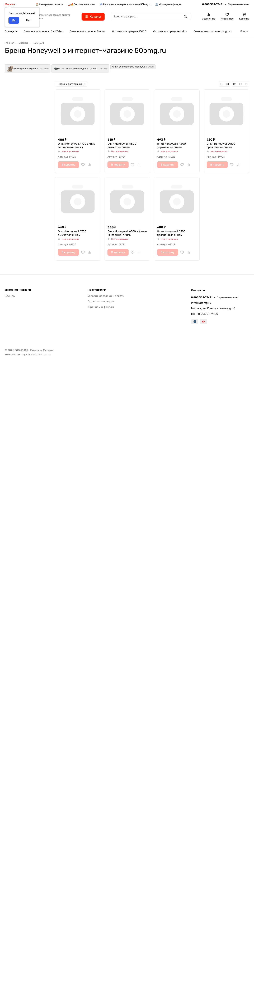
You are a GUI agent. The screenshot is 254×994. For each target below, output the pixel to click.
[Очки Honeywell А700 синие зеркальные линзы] (77, 112)
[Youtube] (203, 321)
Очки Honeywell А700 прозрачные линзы (171, 233)
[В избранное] (83, 164)
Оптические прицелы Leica (170, 31)
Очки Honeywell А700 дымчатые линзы (72, 233)
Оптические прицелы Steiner (87, 31)
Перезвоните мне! (238, 4)
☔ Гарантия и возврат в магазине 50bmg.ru (125, 4)
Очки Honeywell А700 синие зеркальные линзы (76, 145)
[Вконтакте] (194, 321)
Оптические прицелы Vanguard (213, 31)
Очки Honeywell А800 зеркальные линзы (171, 145)
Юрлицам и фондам (101, 307)
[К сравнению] (89, 164)
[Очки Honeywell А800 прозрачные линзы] (226, 112)
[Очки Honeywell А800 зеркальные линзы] (176, 112)
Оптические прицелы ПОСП (129, 31)
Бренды (10, 31)
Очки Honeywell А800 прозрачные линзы (221, 145)
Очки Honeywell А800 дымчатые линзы (121, 145)
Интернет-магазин (18, 289)
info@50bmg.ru (201, 302)
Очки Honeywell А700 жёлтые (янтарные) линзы (127, 233)
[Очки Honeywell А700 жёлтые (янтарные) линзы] (127, 199)
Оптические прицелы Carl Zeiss (43, 31)
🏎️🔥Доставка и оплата (82, 4)
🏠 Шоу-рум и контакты (50, 4)
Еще (242, 31)
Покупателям (97, 289)
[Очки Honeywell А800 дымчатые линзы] (127, 112)
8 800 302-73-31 (212, 4)
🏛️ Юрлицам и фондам (168, 4)
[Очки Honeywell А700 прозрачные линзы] (176, 199)
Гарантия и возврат (101, 301)
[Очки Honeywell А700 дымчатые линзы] (77, 199)
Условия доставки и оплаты (106, 296)
